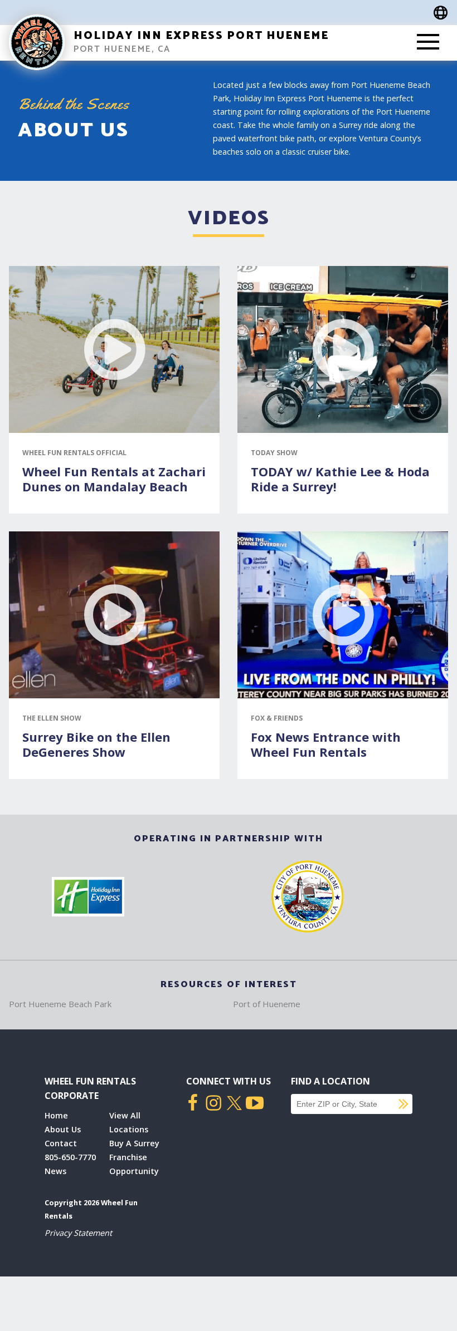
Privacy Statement (78, 1233)
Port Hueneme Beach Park (60, 1003)
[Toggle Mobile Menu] (428, 43)
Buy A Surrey (134, 1143)
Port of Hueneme (266, 1003)
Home (56, 1115)
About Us (63, 1129)
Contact (61, 1143)
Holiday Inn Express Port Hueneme (201, 36)
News (55, 1171)
